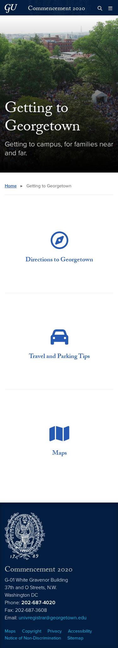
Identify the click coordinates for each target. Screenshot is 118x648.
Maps (10, 631)
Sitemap (75, 638)
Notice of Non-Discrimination (33, 638)
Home (11, 186)
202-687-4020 (38, 603)
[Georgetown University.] (11, 8)
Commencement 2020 (56, 9)
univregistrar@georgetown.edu (53, 618)
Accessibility (80, 631)
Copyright (31, 631)
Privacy (55, 631)
